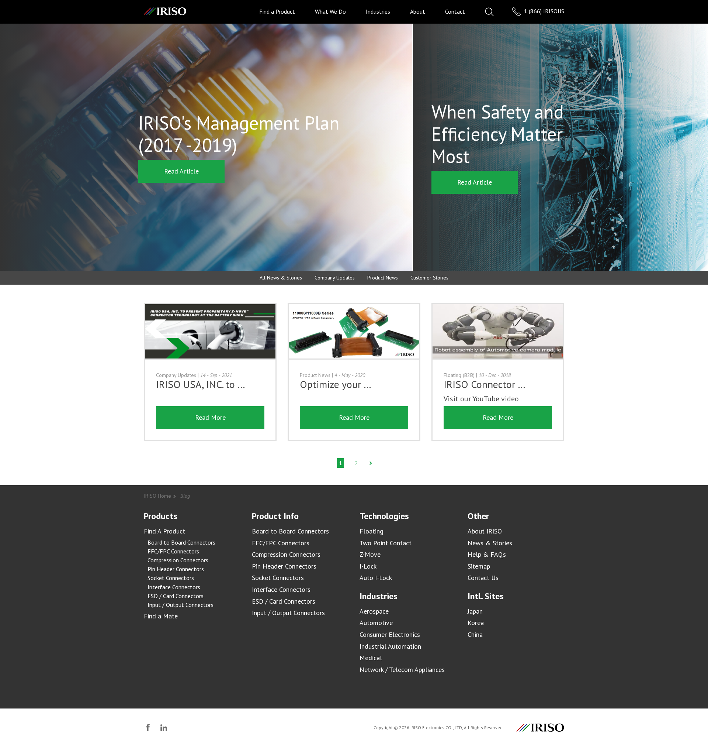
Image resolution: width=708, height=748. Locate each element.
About (417, 11)
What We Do (330, 11)
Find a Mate (161, 616)
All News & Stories (281, 277)
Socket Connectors (171, 577)
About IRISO (485, 531)
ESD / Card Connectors (176, 596)
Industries (378, 11)
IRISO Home (157, 496)
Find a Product (277, 11)
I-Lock (368, 566)
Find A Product (164, 531)
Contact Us (483, 577)
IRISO (165, 11)
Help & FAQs (487, 554)
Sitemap (479, 566)
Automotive (376, 622)
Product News (382, 277)
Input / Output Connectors (181, 604)
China (475, 634)
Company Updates (335, 277)
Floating (372, 531)
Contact (455, 11)
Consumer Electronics (390, 634)
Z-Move (370, 554)
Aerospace (374, 611)
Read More (210, 417)
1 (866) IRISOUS (543, 11)
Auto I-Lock (376, 577)
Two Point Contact (386, 543)
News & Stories (490, 543)
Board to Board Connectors (181, 542)
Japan (475, 611)
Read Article (181, 171)
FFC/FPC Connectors (173, 551)
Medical (371, 657)
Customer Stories (429, 277)
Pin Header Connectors (176, 569)
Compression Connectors (178, 560)
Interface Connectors (174, 587)
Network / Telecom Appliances (402, 669)
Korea (476, 622)
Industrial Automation (390, 646)
